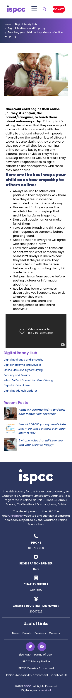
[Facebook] (41, 646)
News (16, 633)
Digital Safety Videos (17, 385)
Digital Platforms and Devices (23, 365)
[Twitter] (30, 646)
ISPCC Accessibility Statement (27, 675)
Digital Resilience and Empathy (23, 359)
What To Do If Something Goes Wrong (28, 380)
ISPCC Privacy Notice (36, 661)
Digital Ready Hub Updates (20, 390)
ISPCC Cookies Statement (36, 668)
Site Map (25, 654)
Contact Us (59, 675)
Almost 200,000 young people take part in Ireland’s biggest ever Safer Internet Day (42, 428)
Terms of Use (43, 654)
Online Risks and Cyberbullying (23, 370)
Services (40, 633)
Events (27, 633)
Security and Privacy (17, 375)
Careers (54, 633)
